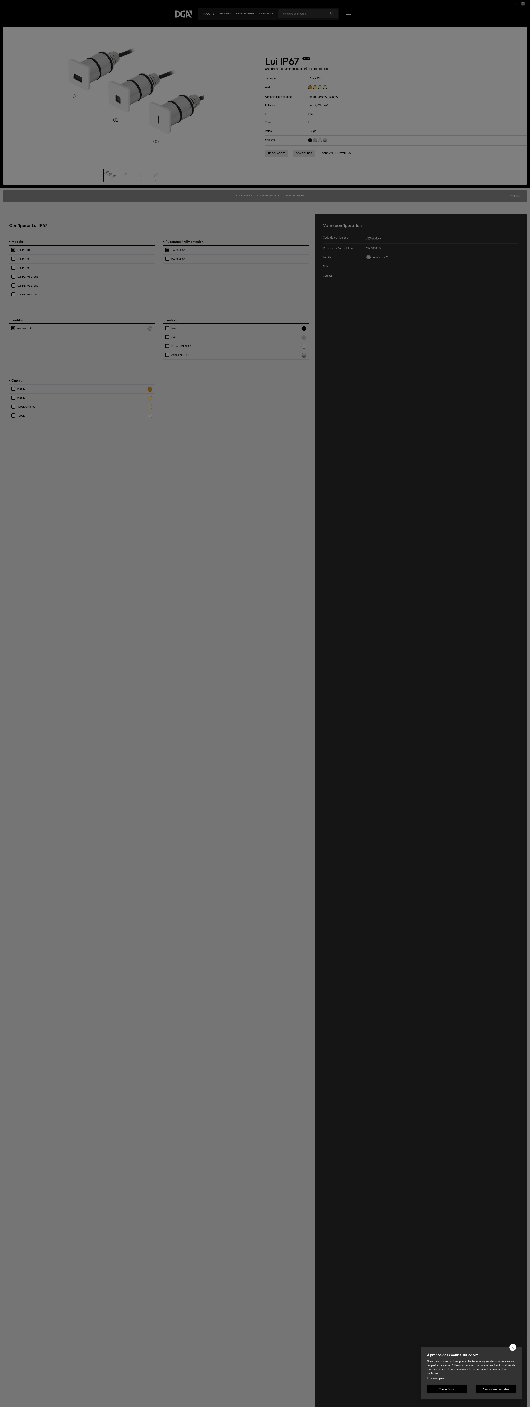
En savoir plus (435, 1378)
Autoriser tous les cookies (496, 1389)
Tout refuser (446, 1389)
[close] (512, 1347)
